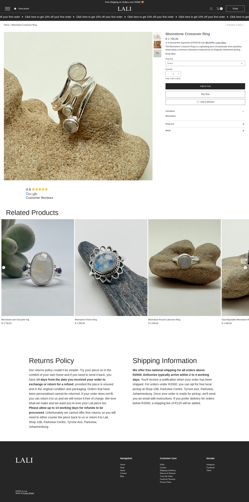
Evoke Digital (28, 493)
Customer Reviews (167, 479)
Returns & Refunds (167, 473)
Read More (170, 54)
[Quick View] (37, 267)
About (122, 470)
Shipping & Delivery (168, 470)
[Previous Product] (3, 267)
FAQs (162, 465)
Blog (122, 476)
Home (122, 465)
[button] (220, 8)
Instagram (210, 465)
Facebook (210, 468)
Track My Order (166, 476)
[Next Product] (245, 267)
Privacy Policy (165, 482)
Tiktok (208, 470)
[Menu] (7, 9)
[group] (124, 272)
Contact (123, 473)
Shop (122, 468)
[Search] (211, 9)
